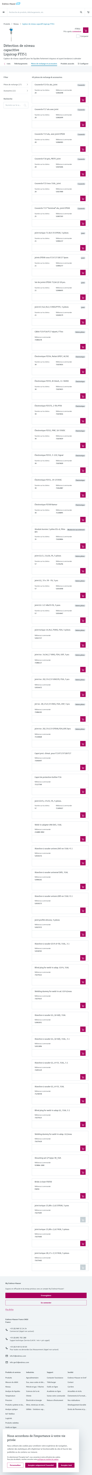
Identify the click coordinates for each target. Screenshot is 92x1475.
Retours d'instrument (55, 1400)
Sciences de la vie (32, 1391)
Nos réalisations (74, 1400)
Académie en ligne (54, 1391)
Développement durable (77, 1405)
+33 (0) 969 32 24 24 (18, 1328)
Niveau (16, 24)
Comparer (84, 36)
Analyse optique (11, 1409)
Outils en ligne (10, 1427)
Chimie (28, 1396)
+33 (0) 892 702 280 (18, 1337)
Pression (8, 1400)
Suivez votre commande (56, 1396)
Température (10, 1396)
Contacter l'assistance (55, 1378)
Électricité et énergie (34, 1400)
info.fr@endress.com (18, 1356)
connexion (76, 31)
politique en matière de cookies (47, 1459)
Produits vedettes (12, 1423)
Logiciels (8, 1418)
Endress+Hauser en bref (77, 1378)
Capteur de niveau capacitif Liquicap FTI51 (38, 24)
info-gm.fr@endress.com (19, 1362)
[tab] (20, 64)
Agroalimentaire (32, 1378)
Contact (70, 1382)
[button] (46, 1295)
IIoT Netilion (10, 1414)
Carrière (71, 1387)
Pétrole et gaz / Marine (35, 1387)
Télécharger (51, 1382)
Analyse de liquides (12, 1391)
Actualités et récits (75, 1391)
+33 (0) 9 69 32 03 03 (18, 1347)
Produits (7, 24)
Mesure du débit (11, 1382)
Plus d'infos (9, 1309)
